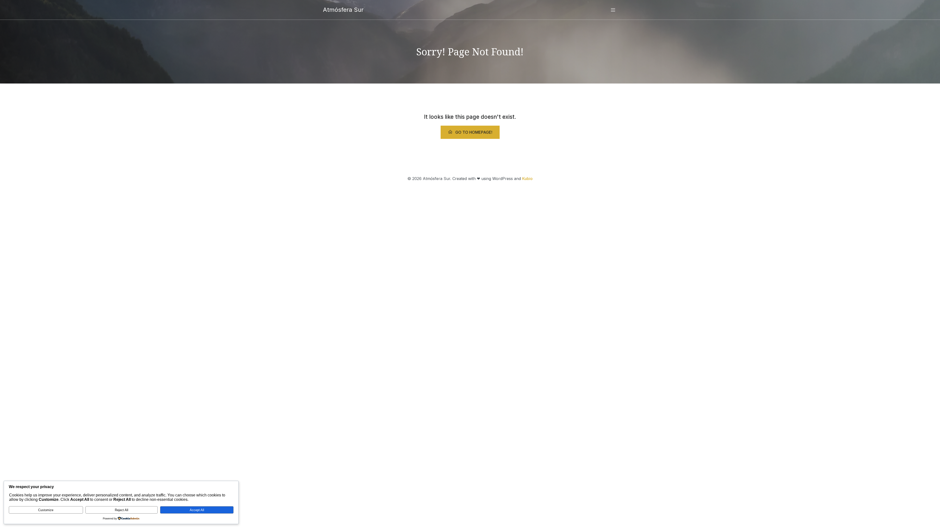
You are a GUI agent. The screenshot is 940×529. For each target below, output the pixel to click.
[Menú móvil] (613, 10)
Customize (45, 510)
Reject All (121, 510)
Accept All (197, 510)
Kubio (527, 178)
